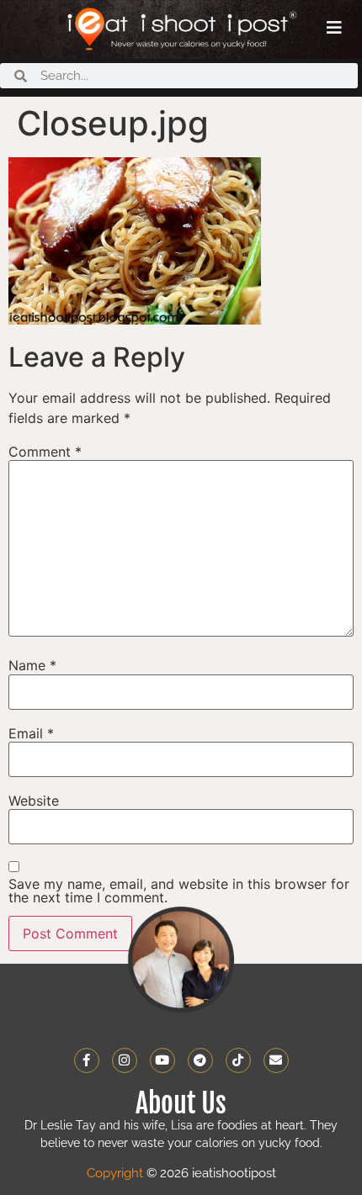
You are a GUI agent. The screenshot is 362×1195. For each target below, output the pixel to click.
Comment (45, 451)
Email (31, 733)
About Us (181, 1103)
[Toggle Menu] (334, 28)
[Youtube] (162, 1060)
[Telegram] (200, 1060)
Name (32, 665)
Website (33, 800)
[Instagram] (124, 1060)
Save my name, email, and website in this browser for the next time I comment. (178, 890)
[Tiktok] (238, 1060)
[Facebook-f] (86, 1060)
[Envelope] (276, 1060)
